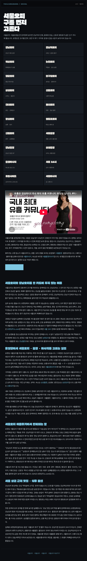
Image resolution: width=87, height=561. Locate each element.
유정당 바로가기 (14, 267)
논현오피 (46, 337)
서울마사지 (27, 256)
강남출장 (22, 341)
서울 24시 (47, 329)
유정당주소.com (13, 329)
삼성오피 (65, 382)
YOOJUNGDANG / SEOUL (15, 4)
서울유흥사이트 (50, 367)
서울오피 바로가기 (54, 553)
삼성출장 (44, 382)
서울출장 (59, 253)
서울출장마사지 (48, 256)
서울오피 (30, 553)
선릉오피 (10, 386)
